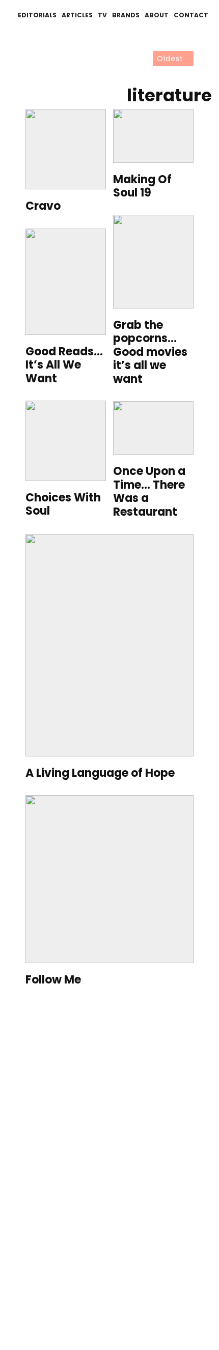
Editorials (37, 15)
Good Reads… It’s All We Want (64, 365)
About (157, 15)
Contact (191, 15)
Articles (77, 15)
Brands (126, 15)
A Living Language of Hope (100, 773)
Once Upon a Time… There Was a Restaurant (149, 492)
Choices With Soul (63, 504)
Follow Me (53, 980)
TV (102, 15)
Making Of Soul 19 (142, 186)
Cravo (43, 206)
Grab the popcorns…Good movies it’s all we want (150, 352)
